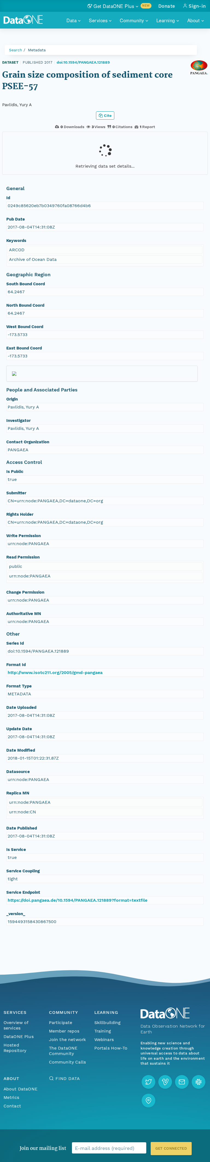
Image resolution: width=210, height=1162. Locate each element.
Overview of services (16, 1025)
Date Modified (20, 750)
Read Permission (23, 557)
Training (102, 1031)
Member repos (64, 1031)
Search (15, 50)
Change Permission (25, 592)
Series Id (15, 643)
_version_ (15, 913)
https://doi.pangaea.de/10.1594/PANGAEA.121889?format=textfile (77, 900)
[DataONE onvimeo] (165, 1082)
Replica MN (17, 793)
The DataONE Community (63, 1050)
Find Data (68, 1078)
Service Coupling (23, 870)
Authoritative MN (23, 613)
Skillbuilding (107, 1022)
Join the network (67, 1039)
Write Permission (23, 535)
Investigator (18, 420)
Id (8, 197)
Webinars (104, 1039)
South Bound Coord (25, 283)
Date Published (21, 828)
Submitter (16, 492)
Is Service (16, 849)
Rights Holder (19, 514)
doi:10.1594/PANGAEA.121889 (83, 62)
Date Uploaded (21, 707)
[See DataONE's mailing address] (148, 1100)
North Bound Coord (25, 305)
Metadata (37, 50)
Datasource (18, 771)
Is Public (15, 471)
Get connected (171, 1148)
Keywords (16, 240)
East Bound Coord (24, 348)
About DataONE (20, 1089)
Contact (12, 1106)
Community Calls (67, 1062)
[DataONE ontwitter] (148, 1082)
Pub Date (15, 219)
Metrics (11, 1097)
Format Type (19, 686)
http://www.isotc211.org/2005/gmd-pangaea (55, 672)
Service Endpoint (23, 892)
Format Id (16, 664)
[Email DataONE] (182, 1082)
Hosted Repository (15, 1047)
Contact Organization (27, 441)
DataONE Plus (19, 1036)
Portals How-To (110, 1048)
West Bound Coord (24, 326)
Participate (60, 1022)
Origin (12, 399)
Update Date (19, 728)
